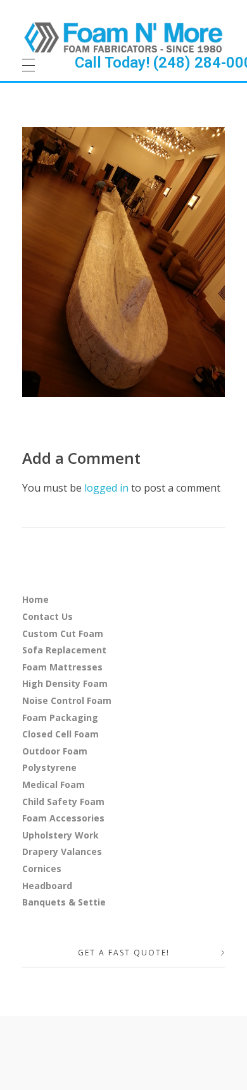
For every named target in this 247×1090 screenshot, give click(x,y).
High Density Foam (65, 683)
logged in (107, 488)
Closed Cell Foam (60, 734)
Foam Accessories (63, 818)
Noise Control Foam (66, 700)
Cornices (41, 869)
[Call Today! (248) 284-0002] (123, 37)
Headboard (47, 886)
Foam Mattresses (62, 667)
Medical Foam (53, 784)
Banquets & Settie (64, 902)
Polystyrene (49, 767)
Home (35, 599)
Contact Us (47, 616)
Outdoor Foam (54, 751)
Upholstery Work (60, 835)
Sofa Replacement (64, 650)
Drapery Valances (62, 851)
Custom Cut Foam (62, 633)
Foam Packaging (60, 718)
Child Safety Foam (63, 802)
